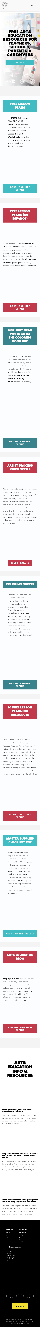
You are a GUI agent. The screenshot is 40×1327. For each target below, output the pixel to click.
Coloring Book (10, 1255)
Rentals (21, 1234)
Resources (9, 1250)
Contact (8, 1234)
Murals (21, 1236)
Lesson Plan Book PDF (9, 1252)
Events (21, 1238)
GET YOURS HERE (20, 933)
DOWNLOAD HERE (20, 188)
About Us (9, 1229)
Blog (7, 1236)
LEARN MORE (20, 63)
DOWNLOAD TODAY (20, 815)
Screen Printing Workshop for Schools (10, 1259)
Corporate (23, 1229)
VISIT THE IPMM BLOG (20, 1028)
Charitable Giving (22, 1240)
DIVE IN (20, 563)
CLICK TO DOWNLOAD (20, 443)
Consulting (22, 1232)
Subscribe (9, 1238)
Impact (8, 1232)
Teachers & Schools (13, 1247)
